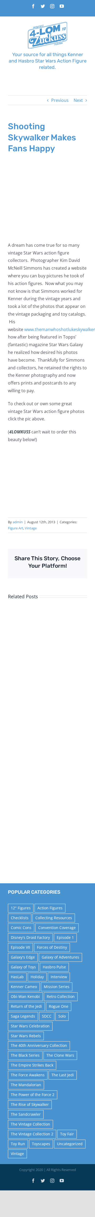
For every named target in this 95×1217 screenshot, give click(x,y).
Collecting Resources (53, 917)
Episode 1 (65, 937)
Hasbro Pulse (54, 966)
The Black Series (25, 1055)
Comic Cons (21, 927)
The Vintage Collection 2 (32, 1133)
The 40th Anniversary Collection (39, 1045)
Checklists (19, 917)
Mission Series (56, 986)
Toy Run (18, 1143)
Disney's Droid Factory (30, 937)
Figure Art (15, 528)
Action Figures (50, 907)
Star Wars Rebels (26, 1035)
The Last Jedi (62, 1074)
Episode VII (20, 947)
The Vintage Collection (30, 1124)
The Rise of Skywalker (30, 1104)
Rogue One (58, 1006)
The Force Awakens (28, 1074)
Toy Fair (67, 1133)
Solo (62, 1016)
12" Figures (21, 907)
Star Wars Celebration (30, 1025)
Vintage (31, 528)
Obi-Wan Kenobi (25, 996)
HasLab (17, 976)
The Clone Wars (60, 1055)
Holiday (37, 976)
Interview (59, 976)
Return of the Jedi (26, 1006)
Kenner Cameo (24, 986)
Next (78, 100)
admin (18, 522)
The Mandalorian (26, 1084)
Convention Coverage (57, 927)
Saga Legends (23, 1016)
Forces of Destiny (52, 947)
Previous (60, 100)
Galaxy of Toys (23, 966)
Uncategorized (70, 1143)
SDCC (46, 1016)
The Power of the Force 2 (32, 1094)
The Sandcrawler (26, 1114)
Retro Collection (61, 996)
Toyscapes (41, 1143)
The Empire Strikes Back (32, 1065)
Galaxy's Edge (23, 957)
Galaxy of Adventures (60, 957)
